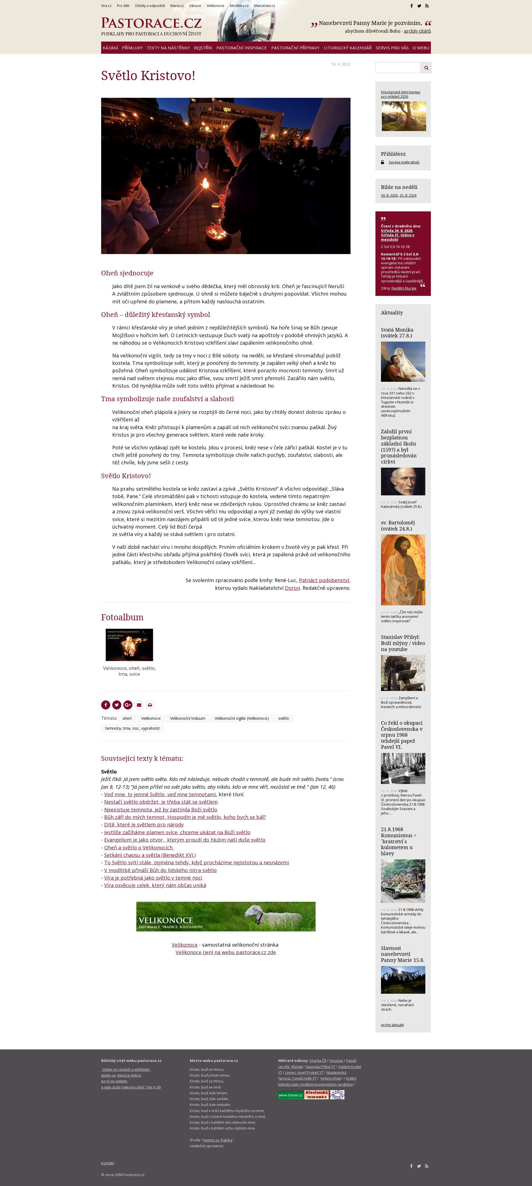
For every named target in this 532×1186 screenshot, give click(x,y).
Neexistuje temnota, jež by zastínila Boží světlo (160, 809)
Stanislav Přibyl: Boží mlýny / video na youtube (403, 643)
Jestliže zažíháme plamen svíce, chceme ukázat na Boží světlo (177, 832)
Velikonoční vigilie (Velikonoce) (242, 718)
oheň (127, 718)
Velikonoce (151, 718)
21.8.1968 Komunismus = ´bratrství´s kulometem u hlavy (398, 841)
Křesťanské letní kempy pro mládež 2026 (400, 94)
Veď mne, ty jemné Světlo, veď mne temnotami (160, 794)
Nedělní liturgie (404, 288)
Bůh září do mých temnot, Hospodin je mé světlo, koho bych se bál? (185, 817)
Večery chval (330, 1078)
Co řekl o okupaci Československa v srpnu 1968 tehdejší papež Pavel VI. (402, 734)
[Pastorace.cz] (151, 27)
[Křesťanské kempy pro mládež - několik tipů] (403, 116)
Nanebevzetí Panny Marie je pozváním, (371, 23)
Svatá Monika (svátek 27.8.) (397, 332)
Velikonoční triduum (187, 718)
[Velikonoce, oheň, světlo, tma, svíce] (129, 645)
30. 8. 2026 (389, 195)
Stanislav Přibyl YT (320, 1066)
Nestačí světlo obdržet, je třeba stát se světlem (161, 801)
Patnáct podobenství (324, 580)
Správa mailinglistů (404, 162)
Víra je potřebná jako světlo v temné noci (153, 877)
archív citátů (417, 31)
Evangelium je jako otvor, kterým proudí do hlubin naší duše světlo (184, 839)
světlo (283, 718)
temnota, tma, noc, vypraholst (132, 728)
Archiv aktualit (392, 1024)
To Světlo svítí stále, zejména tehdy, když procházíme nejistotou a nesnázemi (196, 862)
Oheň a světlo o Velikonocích (139, 847)
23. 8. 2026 (408, 195)
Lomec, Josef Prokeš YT (304, 1072)
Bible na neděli (399, 187)
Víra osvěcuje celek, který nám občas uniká (155, 885)
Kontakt (107, 1163)
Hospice (336, 1060)
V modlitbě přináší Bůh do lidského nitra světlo (160, 870)
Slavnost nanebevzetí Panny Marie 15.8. (402, 954)
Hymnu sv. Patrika (217, 1140)
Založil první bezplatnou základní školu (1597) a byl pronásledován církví (399, 446)
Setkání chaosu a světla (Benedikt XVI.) (150, 855)
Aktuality (392, 312)
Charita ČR (318, 1060)
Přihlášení (393, 153)
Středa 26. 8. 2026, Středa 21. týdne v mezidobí (397, 235)
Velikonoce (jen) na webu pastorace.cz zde (226, 952)
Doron (292, 588)
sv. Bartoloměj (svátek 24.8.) (398, 525)
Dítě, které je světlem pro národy (144, 824)
